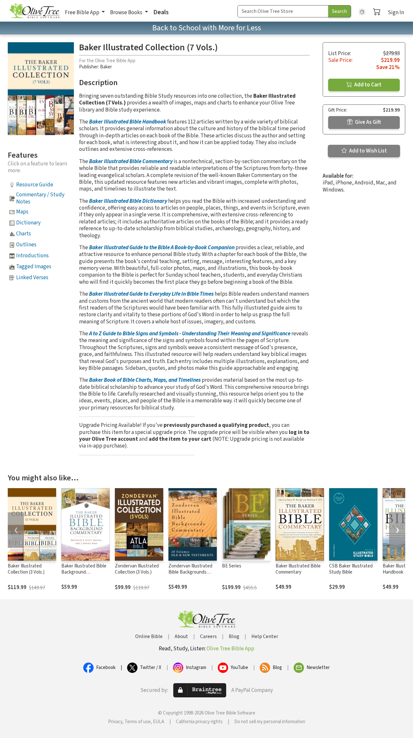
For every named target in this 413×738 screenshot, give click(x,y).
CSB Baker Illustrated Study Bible (351, 569)
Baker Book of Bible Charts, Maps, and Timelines (145, 380)
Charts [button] (23, 234)
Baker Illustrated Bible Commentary (131, 161)
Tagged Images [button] (33, 267)
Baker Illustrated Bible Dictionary (128, 201)
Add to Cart (367, 85)
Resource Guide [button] (34, 185)
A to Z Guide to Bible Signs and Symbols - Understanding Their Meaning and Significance (189, 334)
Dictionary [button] (28, 223)
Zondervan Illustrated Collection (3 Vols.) (137, 569)
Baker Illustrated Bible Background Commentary (83, 572)
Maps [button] (22, 212)
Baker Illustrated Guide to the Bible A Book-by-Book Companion (162, 247)
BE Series (231, 566)
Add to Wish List (367, 151)
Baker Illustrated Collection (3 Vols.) (26, 569)
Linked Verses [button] (32, 277)
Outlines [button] (26, 245)
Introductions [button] (32, 256)
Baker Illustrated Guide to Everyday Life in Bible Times (151, 294)
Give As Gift (367, 122)
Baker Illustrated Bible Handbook (127, 122)
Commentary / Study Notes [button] (40, 198)
